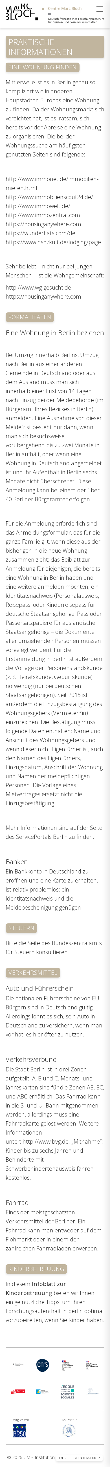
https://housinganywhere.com (43, 224)
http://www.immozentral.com (43, 215)
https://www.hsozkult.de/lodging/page (53, 242)
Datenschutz (89, 1458)
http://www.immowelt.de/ (38, 206)
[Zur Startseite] (55, 14)
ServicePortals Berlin (42, 837)
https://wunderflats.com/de (40, 233)
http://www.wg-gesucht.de (38, 287)
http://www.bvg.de (46, 1141)
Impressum (67, 1458)
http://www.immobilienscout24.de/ (49, 197)
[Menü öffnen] (99, 9)
